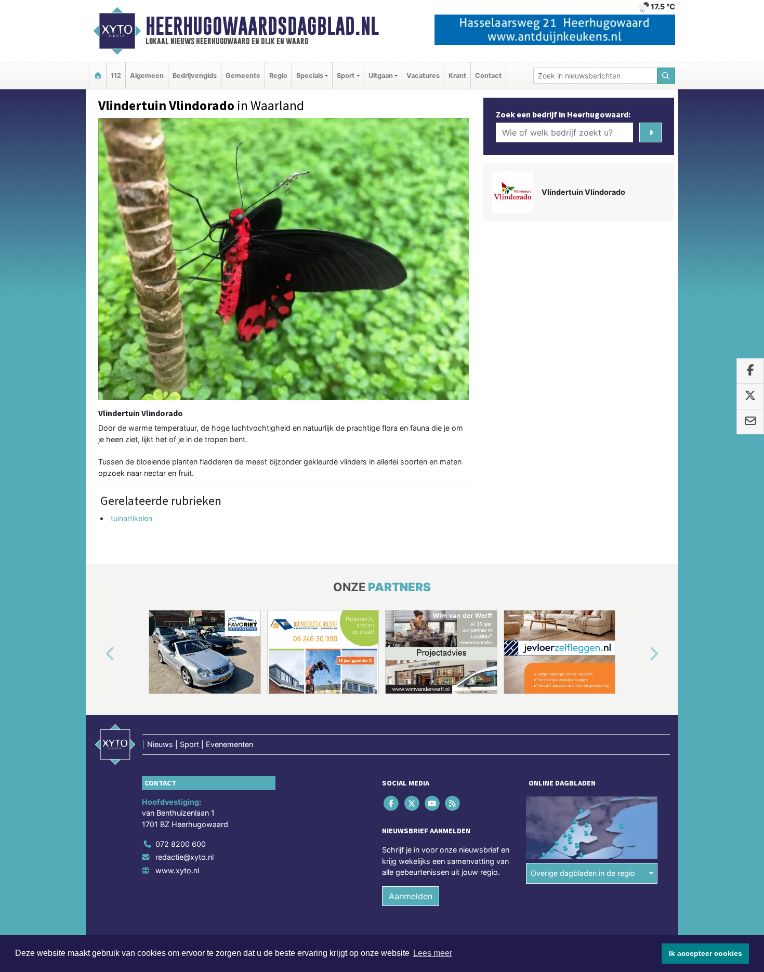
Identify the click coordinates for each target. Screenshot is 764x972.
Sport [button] (345, 75)
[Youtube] (433, 802)
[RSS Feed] (453, 802)
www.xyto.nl (177, 870)
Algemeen (147, 75)
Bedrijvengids (195, 75)
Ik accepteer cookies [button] (705, 953)
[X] (412, 802)
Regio (278, 75)
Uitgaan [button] (380, 75)
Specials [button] (309, 75)
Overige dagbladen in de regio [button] (583, 873)
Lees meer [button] (432, 953)
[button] (98, 654)
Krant (457, 75)
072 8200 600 (180, 844)
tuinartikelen (131, 518)
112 (116, 75)
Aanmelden (410, 896)
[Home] (97, 75)
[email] (750, 421)
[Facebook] (392, 802)
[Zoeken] (666, 76)
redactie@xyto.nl (184, 857)
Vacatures (423, 75)
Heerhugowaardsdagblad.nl (262, 26)
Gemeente (243, 75)
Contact (488, 75)
